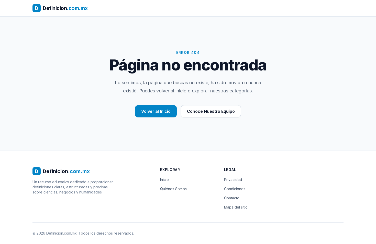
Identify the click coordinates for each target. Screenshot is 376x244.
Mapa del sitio (236, 207)
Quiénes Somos (173, 189)
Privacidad (233, 179)
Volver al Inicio (156, 111)
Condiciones (234, 189)
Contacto (231, 198)
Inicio (164, 179)
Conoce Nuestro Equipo (211, 111)
